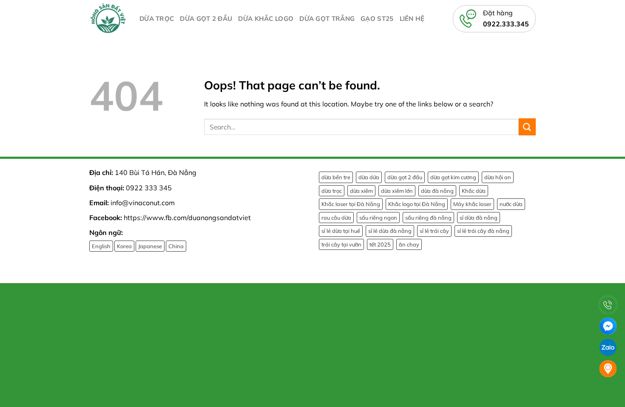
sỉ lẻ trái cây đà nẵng (483, 230)
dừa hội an (497, 177)
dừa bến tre (335, 177)
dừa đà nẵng (437, 190)
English (101, 246)
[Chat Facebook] (607, 326)
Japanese (150, 246)
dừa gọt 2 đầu (404, 177)
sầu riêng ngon (378, 217)
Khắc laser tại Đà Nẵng (350, 204)
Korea (124, 246)
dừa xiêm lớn (397, 190)
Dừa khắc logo (265, 18)
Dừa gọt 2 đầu (206, 18)
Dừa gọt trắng (327, 18)
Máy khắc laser (472, 204)
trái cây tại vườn (341, 244)
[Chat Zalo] (607, 347)
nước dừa (511, 204)
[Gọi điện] (607, 304)
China (176, 246)
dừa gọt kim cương (453, 177)
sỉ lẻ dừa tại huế (340, 230)
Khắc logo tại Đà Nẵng (416, 204)
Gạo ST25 (377, 18)
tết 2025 (380, 244)
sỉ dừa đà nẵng (478, 217)
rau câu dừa (336, 217)
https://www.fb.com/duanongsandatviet (187, 217)
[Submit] (527, 126)
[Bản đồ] (607, 368)
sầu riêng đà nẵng (428, 217)
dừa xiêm (361, 190)
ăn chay (409, 244)
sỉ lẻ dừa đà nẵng (390, 230)
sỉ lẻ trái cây (434, 230)
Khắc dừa (474, 190)
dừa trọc (331, 190)
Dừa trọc (156, 18)
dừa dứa (368, 177)
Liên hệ (412, 18)
